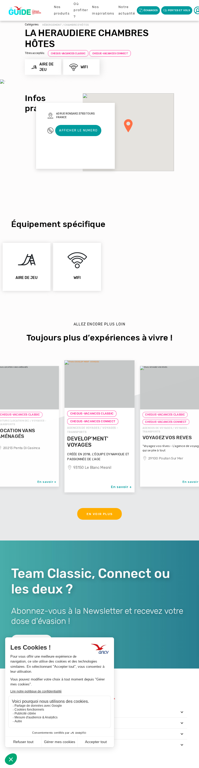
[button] (128, 125)
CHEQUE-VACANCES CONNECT (110, 53)
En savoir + (46, 481)
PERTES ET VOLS (179, 10)
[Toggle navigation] (182, 712)
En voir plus (100, 514)
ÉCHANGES (151, 10)
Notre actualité (126, 10)
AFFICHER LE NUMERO (78, 130)
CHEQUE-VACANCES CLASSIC (68, 53)
